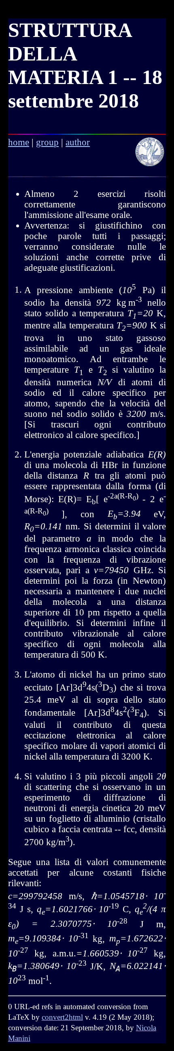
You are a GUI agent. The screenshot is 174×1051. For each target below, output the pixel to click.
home (18, 142)
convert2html (62, 1017)
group (47, 142)
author (78, 142)
